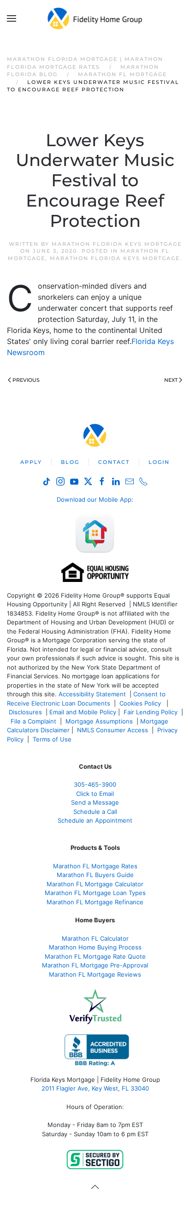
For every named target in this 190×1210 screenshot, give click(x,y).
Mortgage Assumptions (99, 721)
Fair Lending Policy (151, 712)
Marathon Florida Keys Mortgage (117, 244)
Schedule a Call (95, 811)
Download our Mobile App (94, 499)
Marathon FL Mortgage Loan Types (95, 892)
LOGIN (159, 462)
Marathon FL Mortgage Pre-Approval (95, 965)
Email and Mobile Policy (82, 712)
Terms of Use (53, 739)
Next (171, 380)
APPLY (31, 462)
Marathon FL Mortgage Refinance (95, 902)
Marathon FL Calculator (95, 938)
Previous (26, 380)
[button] (11, 18)
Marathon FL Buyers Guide (95, 874)
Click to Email (95, 793)
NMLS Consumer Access (112, 730)
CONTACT (114, 462)
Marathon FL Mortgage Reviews (95, 974)
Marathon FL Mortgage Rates (95, 866)
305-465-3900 (95, 784)
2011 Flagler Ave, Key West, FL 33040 (95, 1088)
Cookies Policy (141, 703)
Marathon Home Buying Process (95, 947)
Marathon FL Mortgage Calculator (95, 884)
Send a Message (95, 802)
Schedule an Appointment (95, 820)
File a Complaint (34, 721)
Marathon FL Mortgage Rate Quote (95, 956)
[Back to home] (95, 18)
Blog (70, 462)
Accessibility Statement (92, 694)
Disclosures (25, 712)
